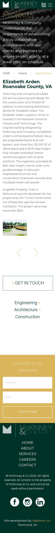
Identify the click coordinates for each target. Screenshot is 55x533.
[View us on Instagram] (27, 502)
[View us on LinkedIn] (40, 502)
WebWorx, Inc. (41, 520)
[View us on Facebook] (14, 502)
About (27, 448)
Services (27, 454)
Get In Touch (29, 283)
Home (6, 73)
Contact (27, 465)
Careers (27, 459)
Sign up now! (28, 412)
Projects (22, 73)
